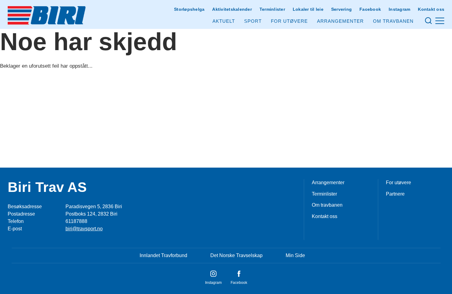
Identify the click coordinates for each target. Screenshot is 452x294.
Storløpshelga (189, 9)
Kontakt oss (431, 9)
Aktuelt (223, 21)
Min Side (295, 255)
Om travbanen (327, 205)
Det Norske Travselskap (236, 255)
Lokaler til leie (308, 9)
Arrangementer (340, 21)
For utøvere (289, 21)
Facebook (370, 9)
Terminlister (272, 9)
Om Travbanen (393, 21)
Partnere (395, 194)
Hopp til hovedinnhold (23, 4)
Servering (341, 9)
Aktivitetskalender (232, 9)
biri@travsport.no (84, 228)
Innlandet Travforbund (163, 255)
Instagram (399, 9)
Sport (253, 21)
